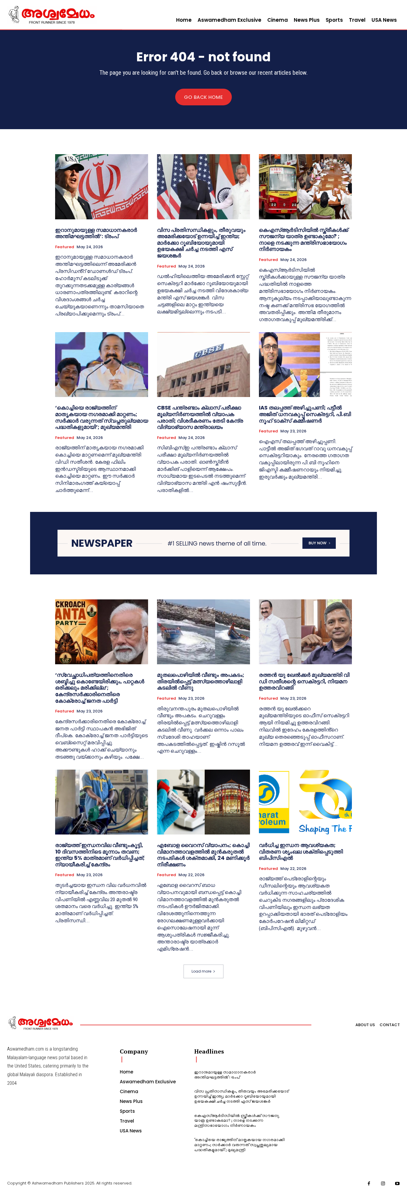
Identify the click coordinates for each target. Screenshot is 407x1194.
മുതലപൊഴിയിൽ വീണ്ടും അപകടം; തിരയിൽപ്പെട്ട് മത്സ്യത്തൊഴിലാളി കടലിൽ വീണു (200, 681)
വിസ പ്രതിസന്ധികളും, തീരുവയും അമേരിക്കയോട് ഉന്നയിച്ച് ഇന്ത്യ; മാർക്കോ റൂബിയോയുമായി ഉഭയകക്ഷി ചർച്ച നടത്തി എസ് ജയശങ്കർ (201, 242)
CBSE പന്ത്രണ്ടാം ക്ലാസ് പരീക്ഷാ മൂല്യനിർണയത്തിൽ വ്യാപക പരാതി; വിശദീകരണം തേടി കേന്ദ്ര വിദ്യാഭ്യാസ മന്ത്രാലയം (200, 417)
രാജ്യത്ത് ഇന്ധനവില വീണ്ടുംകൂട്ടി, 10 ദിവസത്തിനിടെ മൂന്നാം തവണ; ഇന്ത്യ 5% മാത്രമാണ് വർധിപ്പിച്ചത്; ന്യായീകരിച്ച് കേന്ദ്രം (100, 854)
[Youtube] (397, 1184)
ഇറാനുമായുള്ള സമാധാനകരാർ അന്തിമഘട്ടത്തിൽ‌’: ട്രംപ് (96, 233)
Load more (201, 971)
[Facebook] (369, 1184)
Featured (64, 247)
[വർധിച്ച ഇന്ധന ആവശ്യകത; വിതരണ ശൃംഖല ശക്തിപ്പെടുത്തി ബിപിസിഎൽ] (305, 802)
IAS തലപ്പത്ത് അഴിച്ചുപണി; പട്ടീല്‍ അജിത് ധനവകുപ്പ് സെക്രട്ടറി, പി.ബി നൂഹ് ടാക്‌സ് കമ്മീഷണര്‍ (305, 414)
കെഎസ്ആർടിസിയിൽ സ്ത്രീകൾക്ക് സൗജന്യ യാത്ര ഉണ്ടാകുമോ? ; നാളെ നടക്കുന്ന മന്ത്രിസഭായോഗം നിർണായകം (303, 239)
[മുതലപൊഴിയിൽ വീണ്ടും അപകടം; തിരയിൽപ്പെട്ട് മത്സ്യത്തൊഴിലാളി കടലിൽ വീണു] (203, 631)
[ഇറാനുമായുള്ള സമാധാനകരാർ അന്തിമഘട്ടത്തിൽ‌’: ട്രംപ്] (101, 186)
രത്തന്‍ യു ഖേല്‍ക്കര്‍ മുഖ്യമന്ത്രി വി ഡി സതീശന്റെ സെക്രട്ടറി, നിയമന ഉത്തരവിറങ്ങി (304, 681)
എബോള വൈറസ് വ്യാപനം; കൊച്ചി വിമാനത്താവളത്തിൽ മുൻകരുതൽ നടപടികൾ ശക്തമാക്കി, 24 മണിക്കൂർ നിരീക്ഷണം (203, 854)
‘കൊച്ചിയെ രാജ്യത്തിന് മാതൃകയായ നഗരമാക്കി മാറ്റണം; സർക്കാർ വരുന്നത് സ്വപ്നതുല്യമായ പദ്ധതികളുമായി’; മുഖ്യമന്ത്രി (101, 417)
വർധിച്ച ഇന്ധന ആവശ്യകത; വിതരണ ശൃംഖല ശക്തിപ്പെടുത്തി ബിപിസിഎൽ (301, 851)
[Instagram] (383, 1184)
